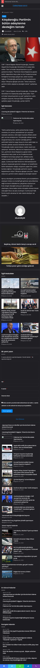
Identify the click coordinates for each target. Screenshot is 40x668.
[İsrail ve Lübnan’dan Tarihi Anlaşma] (30, 304)
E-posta (4, 388)
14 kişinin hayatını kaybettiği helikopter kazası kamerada (8, 292)
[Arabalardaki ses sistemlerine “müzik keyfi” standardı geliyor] (30, 328)
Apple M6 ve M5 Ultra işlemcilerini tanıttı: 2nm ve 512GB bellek (25, 446)
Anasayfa (6, 12)
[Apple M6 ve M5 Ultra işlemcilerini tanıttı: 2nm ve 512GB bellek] (7, 448)
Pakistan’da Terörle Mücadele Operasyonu (17, 1)
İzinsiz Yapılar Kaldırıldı (10, 526)
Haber (11, 12)
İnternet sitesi (5, 395)
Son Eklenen (20, 419)
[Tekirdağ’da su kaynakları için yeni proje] (7, 558)
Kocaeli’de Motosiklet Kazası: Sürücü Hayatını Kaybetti (29, 292)
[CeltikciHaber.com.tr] (20, 6)
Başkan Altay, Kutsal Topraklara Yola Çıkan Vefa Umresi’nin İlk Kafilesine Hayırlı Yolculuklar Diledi (9, 314)
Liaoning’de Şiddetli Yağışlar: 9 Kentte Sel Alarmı (17, 112)
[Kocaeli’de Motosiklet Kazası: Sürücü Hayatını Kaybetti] (30, 283)
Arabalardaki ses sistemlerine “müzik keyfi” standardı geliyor (29, 336)
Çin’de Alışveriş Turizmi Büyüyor (24, 479)
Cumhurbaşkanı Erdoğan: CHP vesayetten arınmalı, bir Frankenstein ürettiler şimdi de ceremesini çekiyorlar (10, 338)
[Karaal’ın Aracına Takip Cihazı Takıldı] (7, 541)
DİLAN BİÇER (7, 31)
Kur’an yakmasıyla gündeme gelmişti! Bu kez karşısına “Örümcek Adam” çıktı (26, 549)
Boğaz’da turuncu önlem (22, 572)
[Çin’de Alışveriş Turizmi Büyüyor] (7, 482)
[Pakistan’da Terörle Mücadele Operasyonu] (6, 120)
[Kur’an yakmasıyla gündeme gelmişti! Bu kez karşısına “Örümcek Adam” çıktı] (7, 549)
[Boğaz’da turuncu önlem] (7, 574)
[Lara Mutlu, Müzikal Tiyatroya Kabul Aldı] (7, 533)
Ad (2, 381)
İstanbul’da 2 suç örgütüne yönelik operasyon (17, 520)
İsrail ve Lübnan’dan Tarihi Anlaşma (30, 311)
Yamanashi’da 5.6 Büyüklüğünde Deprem (16, 515)
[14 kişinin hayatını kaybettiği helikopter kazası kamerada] (10, 283)
